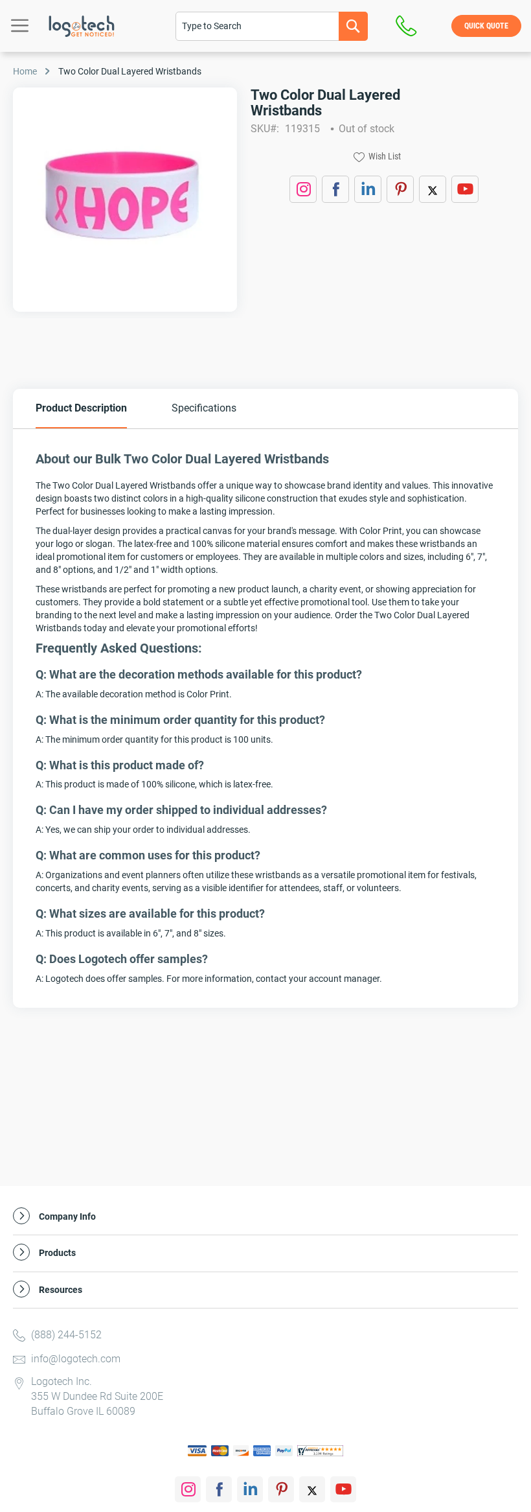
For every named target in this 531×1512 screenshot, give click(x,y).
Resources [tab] (60, 1290)
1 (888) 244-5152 (409, 26)
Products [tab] (57, 1253)
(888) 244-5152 (66, 1335)
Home (25, 71)
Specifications (204, 408)
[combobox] (271, 26)
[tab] (81, 408)
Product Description (81, 408)
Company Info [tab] (67, 1217)
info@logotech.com (75, 1359)
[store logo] (81, 26)
